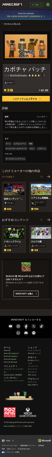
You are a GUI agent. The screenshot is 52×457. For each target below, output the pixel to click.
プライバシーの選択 (12, 452)
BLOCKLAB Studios (18, 75)
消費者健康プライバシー (28, 445)
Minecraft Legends (10, 359)
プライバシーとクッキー (10, 445)
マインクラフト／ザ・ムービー (14, 381)
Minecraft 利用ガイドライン (13, 426)
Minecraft (7, 350)
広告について (11, 449)
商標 (3, 449)
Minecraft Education (10, 362)
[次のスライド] (48, 176)
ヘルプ (30, 363)
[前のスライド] (41, 176)
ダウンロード (32, 372)
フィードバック (33, 366)
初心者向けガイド (33, 360)
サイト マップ (32, 369)
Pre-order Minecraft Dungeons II (24, 16)
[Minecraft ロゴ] (12, 5)
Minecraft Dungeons (11, 356)
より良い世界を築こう (11, 378)
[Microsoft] (44, 440)
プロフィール (32, 382)
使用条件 (41, 445)
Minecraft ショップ (34, 353)
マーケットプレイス (12, 24)
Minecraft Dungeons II (11, 353)
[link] (10, 326)
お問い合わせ (32, 375)
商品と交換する (33, 385)
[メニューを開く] (48, 4)
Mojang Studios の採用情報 (13, 375)
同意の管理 (28, 426)
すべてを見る (7, 177)
